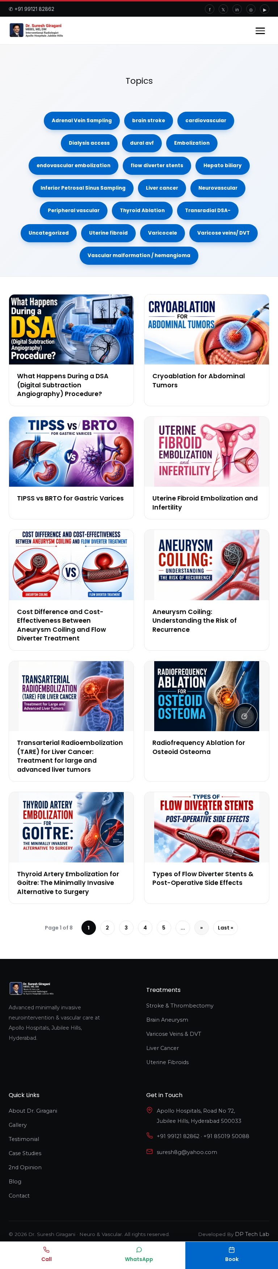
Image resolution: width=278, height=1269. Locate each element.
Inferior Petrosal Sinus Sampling (83, 188)
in (237, 9)
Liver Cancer (162, 1048)
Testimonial (24, 1139)
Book (232, 1259)
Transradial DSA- (208, 210)
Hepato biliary (222, 165)
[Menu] (260, 30)
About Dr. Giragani (33, 1111)
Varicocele (162, 233)
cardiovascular (205, 120)
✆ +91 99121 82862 (31, 9)
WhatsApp (139, 1259)
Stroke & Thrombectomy (180, 1005)
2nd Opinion (25, 1167)
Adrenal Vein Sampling (82, 120)
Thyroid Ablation (142, 210)
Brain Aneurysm (167, 1020)
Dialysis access (89, 143)
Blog (15, 1181)
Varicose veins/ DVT (223, 233)
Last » (225, 927)
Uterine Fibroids (167, 1062)
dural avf (142, 143)
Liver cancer (162, 188)
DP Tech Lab (252, 1234)
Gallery (18, 1125)
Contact (19, 1195)
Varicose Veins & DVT (173, 1034)
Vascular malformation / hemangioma (139, 255)
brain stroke (148, 120)
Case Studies (25, 1153)
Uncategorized (49, 233)
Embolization (192, 143)
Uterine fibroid (108, 233)
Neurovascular (217, 188)
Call (46, 1259)
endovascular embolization (73, 165)
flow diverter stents (157, 165)
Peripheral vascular (74, 210)
